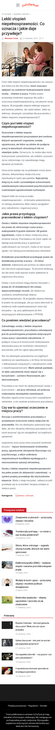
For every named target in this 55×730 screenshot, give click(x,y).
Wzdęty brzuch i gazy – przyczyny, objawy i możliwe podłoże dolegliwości (33, 583)
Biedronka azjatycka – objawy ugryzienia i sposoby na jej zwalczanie (31, 601)
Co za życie (6, 14)
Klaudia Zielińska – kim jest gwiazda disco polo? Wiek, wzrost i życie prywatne (32, 626)
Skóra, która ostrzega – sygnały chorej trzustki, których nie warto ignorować (33, 549)
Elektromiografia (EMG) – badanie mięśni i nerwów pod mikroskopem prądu (33, 566)
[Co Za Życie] (30, 4)
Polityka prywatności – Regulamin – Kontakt (27, 706)
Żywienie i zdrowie (21, 14)
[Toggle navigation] (18, 5)
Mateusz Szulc (11, 38)
